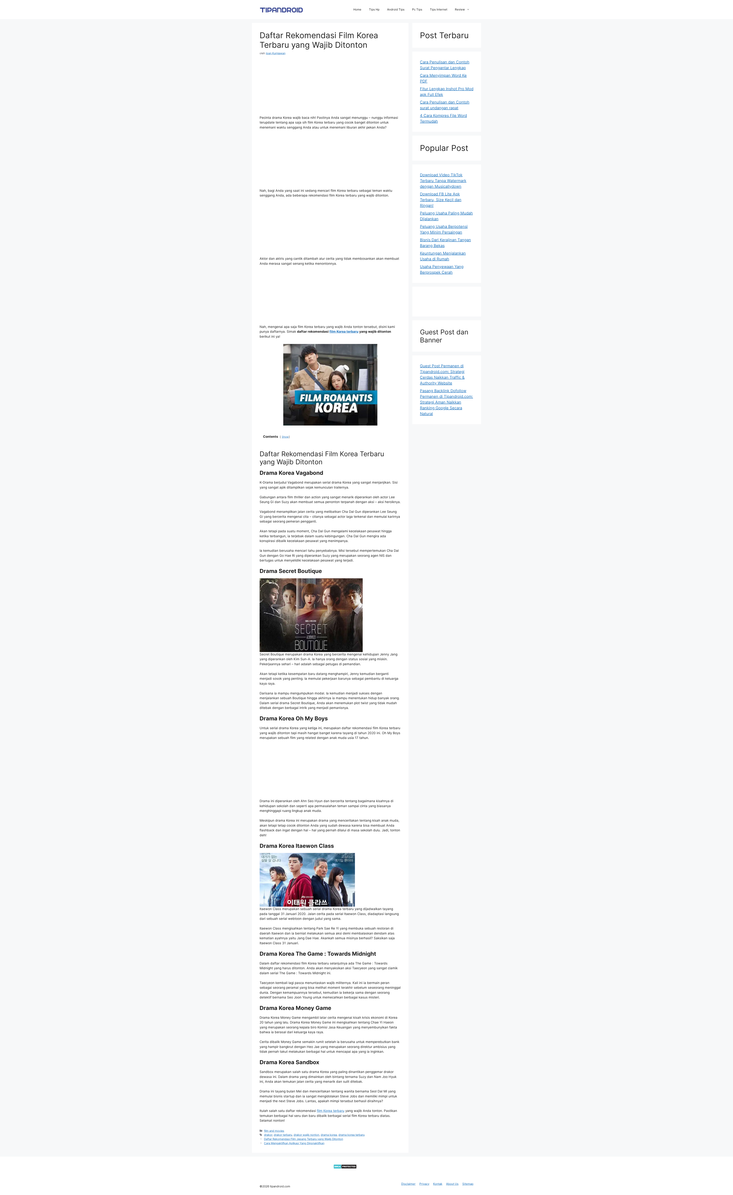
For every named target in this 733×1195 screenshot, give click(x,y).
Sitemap (467, 1184)
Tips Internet (438, 9)
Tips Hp (374, 9)
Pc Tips (417, 9)
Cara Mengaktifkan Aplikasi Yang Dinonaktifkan (294, 1143)
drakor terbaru (283, 1134)
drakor (268, 1134)
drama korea (329, 1134)
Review (460, 9)
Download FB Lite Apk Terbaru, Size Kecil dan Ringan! (440, 200)
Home (357, 9)
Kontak (437, 1184)
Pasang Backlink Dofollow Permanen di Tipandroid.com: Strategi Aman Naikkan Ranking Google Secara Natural (446, 402)
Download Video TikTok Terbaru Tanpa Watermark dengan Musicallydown (443, 181)
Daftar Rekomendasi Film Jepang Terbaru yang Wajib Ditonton (303, 1139)
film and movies (274, 1130)
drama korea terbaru (351, 1134)
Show (285, 436)
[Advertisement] (330, 88)
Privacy (424, 1184)
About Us (452, 1184)
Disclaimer (408, 1184)
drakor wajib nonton (306, 1134)
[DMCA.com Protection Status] (345, 1168)
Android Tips (395, 9)
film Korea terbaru (343, 331)
